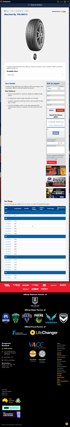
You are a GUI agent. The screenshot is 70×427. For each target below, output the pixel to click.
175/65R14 (8, 223)
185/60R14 (8, 228)
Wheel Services (60, 370)
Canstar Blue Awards (6, 391)
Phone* (48, 95)
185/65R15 (8, 246)
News (58, 383)
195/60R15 (8, 249)
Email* (48, 100)
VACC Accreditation (62, 381)
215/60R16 (8, 267)
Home (7, 11)
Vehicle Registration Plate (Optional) (51, 140)
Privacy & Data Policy (10, 424)
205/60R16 (8, 265)
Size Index (4, 389)
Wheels (59, 354)
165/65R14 (8, 221)
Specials (59, 373)
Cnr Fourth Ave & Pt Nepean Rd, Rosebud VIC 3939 (10, 353)
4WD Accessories (61, 361)
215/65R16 (8, 269)
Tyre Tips (59, 352)
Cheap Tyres (4, 395)
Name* (48, 91)
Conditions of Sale (18, 424)
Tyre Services (60, 368)
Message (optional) (51, 145)
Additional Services (61, 372)
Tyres (58, 343)
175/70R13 (8, 215)
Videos (59, 384)
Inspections (59, 364)
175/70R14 (8, 226)
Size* (48, 86)
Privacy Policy (57, 157)
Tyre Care (59, 350)
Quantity (61, 86)
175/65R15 (8, 239)
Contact (59, 375)
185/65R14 (8, 231)
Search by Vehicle (61, 345)
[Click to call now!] (58, 1)
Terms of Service (50, 158)
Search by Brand (61, 348)
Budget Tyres (5, 393)
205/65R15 (8, 254)
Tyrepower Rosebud (36, 5)
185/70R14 (8, 233)
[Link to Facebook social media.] (67, 424)
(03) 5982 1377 (8, 357)
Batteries (59, 363)
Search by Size (60, 347)
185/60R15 (8, 242)
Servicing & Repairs (61, 366)
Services (59, 359)
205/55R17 (8, 275)
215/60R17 (8, 278)
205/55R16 (8, 260)
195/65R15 (8, 251)
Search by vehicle (25, 204)
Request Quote (51, 162)
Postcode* (49, 105)
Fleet (58, 379)
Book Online (60, 377)
